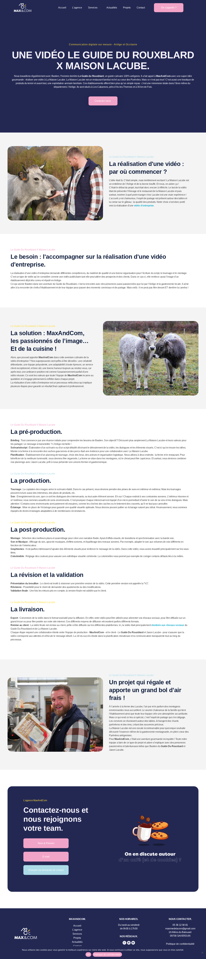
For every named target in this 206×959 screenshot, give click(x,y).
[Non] (202, 952)
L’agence (77, 929)
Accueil (77, 925)
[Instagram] (124, 943)
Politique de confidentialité (180, 944)
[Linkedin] (129, 943)
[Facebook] (133, 943)
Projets (77, 938)
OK (88, 954)
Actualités (77, 942)
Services (77, 934)
